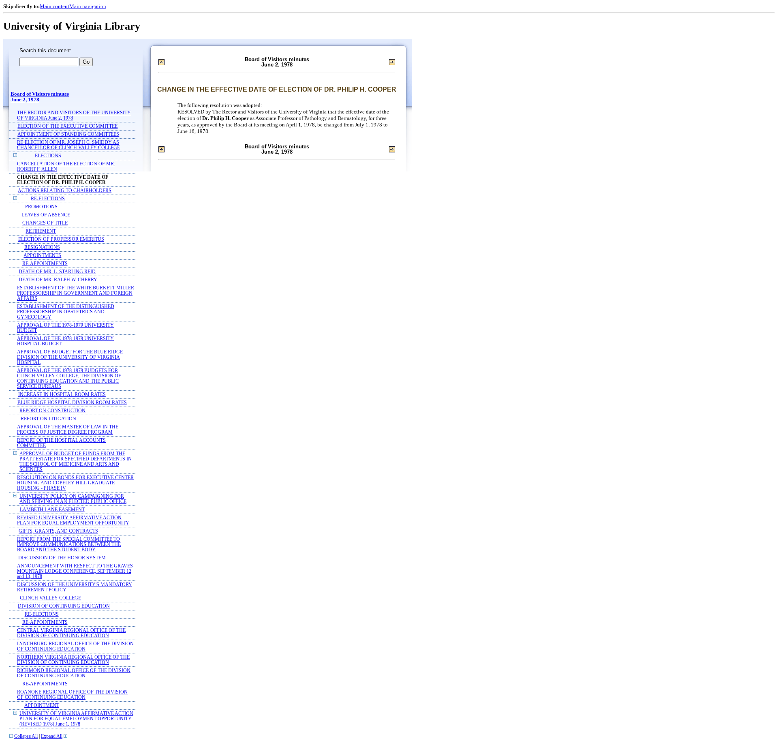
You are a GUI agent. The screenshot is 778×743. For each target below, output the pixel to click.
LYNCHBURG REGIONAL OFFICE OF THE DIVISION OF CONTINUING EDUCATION (75, 646)
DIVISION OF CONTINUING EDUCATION (64, 606)
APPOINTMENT (41, 705)
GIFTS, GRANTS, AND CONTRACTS (58, 531)
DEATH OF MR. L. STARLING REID (57, 271)
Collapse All (26, 736)
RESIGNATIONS (42, 247)
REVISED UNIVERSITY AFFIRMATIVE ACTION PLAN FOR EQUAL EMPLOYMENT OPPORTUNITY (73, 520)
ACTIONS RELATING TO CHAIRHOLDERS (64, 190)
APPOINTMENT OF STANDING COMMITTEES (68, 134)
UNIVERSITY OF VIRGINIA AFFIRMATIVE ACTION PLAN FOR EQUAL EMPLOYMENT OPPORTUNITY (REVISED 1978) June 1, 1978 (76, 719)
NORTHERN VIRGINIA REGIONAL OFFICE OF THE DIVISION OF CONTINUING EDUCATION (73, 660)
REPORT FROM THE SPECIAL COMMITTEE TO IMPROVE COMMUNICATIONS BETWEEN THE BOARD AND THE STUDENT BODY (69, 544)
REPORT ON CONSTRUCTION (52, 410)
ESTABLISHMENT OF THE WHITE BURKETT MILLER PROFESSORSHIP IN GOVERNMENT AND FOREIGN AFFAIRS (75, 293)
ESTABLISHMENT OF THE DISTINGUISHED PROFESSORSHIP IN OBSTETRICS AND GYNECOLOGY (65, 312)
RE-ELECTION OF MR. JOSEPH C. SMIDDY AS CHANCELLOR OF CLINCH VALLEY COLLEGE (68, 145)
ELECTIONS (48, 155)
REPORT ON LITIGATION (48, 419)
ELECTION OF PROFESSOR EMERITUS (61, 239)
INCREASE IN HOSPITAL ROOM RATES (62, 394)
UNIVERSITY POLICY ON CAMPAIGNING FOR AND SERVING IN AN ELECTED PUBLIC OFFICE (72, 499)
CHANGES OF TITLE (45, 223)
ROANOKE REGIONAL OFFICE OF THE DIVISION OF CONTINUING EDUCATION (72, 694)
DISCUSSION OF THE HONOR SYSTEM (62, 558)
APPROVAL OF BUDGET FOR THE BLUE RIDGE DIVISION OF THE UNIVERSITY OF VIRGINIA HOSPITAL (70, 357)
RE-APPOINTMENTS (45, 263)
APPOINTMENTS (42, 255)
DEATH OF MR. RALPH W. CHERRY (58, 280)
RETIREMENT (41, 231)
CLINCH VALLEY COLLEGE (50, 598)
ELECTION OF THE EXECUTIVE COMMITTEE (67, 126)
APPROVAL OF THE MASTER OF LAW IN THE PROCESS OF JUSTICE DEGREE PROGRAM (67, 429)
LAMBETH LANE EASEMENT (52, 509)
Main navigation (87, 6)
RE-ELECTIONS (48, 198)
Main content (54, 6)
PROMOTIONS (41, 207)
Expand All (51, 736)
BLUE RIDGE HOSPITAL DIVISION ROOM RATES (72, 402)
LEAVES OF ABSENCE (45, 215)
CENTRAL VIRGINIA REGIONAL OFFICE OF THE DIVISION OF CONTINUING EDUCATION (71, 633)
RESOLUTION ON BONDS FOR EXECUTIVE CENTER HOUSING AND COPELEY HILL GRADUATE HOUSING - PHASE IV (75, 483)
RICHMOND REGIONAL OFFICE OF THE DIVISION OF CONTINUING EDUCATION (73, 673)
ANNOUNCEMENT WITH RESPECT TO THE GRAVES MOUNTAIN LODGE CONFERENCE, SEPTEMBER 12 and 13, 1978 (75, 571)
